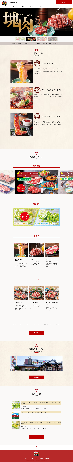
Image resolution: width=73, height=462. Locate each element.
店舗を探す (36, 377)
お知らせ (42, 458)
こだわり (26, 458)
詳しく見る (36, 332)
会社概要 (47, 458)
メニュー (31, 458)
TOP (36, 448)
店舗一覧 (36, 458)
